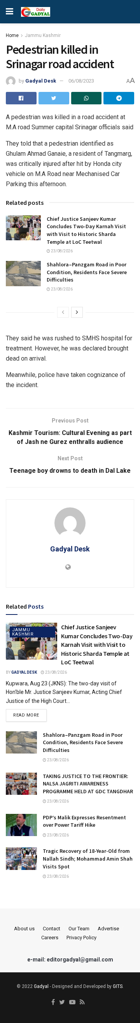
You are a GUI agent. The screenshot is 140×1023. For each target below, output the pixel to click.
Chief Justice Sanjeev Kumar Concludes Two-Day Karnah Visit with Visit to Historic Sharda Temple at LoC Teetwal (86, 230)
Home (12, 35)
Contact (51, 928)
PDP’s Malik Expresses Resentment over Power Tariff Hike (84, 821)
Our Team (78, 928)
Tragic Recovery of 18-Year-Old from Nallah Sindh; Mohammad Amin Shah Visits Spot (88, 858)
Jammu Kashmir (43, 35)
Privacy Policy (81, 937)
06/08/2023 (81, 81)
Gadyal (41, 986)
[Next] (77, 312)
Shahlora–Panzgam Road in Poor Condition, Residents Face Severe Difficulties (87, 272)
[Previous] (63, 312)
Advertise (108, 928)
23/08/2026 (61, 251)
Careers (49, 937)
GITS (117, 986)
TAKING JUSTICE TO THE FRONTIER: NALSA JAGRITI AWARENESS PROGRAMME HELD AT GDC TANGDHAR (88, 784)
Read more (26, 715)
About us (24, 928)
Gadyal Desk (40, 81)
